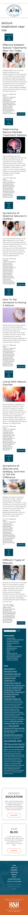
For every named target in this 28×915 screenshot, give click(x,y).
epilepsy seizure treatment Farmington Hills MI (8, 107)
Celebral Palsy (11, 638)
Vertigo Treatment (12, 660)
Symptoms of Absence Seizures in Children (15, 216)
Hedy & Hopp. (17, 911)
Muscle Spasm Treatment (14, 655)
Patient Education (14, 879)
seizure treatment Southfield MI (7, 449)
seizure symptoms (9, 192)
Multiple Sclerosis (12, 653)
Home (14, 865)
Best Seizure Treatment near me (9, 182)
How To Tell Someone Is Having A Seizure (14, 302)
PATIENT (14, 795)
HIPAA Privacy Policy (14, 886)
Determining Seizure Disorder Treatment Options (14, 132)
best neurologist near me (8, 431)
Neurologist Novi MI (16, 744)
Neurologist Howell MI (13, 735)
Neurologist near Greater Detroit (12, 738)
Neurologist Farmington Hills (9, 609)
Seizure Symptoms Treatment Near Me (8, 271)
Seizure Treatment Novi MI (8, 446)
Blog (14, 877)
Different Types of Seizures (13, 561)
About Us (14, 867)
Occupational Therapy (11, 751)
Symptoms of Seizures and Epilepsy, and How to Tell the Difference (14, 471)
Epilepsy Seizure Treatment (7, 527)
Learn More (14, 815)
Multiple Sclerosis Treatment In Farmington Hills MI (14, 714)
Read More (21, 114)
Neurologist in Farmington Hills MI (8, 187)
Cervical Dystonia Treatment (15, 639)
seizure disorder (7, 435)
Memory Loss (10, 649)
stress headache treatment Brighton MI (12, 767)
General (11, 604)
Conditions (14, 872)
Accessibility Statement (14, 884)
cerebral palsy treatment (12, 676)
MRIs (8, 651)
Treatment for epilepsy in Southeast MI (9, 112)
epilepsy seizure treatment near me (8, 533)
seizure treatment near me (8, 196)
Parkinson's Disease (12, 658)
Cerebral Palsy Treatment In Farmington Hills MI (12, 680)
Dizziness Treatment (13, 641)
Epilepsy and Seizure (13, 643)
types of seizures (7, 622)
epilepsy (5, 104)
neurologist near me (8, 189)
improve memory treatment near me (14, 702)
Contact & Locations (14, 881)
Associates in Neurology (9, 97)
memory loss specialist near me (10, 704)
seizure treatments (10, 283)
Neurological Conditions (14, 656)
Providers (14, 870)
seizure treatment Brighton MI (7, 194)
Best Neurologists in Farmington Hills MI (8, 100)
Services (14, 874)
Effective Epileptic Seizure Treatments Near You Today (15, 47)
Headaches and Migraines (14, 646)
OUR (14, 830)
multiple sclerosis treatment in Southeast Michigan (14, 719)
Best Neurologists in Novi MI (9, 102)
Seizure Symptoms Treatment (8, 265)
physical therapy (11, 756)
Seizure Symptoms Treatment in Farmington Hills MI (9, 267)
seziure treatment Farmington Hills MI (8, 620)
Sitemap (14, 889)
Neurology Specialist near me (9, 262)
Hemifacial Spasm (12, 648)
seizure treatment (7, 273)
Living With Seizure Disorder (14, 383)
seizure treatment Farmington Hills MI (9, 278)
